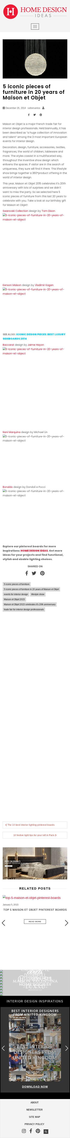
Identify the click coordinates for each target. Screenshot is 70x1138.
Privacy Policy (34, 1124)
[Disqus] (35, 667)
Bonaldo (8, 487)
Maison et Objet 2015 (14, 599)
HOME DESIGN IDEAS (34, 550)
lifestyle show (37, 594)
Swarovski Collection (15, 211)
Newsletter (34, 1109)
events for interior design (16, 594)
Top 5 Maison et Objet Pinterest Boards (35, 909)
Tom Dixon (48, 211)
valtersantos (34, 108)
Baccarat (8, 345)
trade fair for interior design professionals (24, 609)
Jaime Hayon (36, 345)
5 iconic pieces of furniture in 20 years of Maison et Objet (31, 589)
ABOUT (35, 1102)
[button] (66, 923)
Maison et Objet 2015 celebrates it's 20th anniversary (29, 604)
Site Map (34, 1117)
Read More (35, 922)
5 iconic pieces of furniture (16, 584)
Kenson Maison (12, 285)
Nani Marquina (11, 432)
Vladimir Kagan (44, 285)
